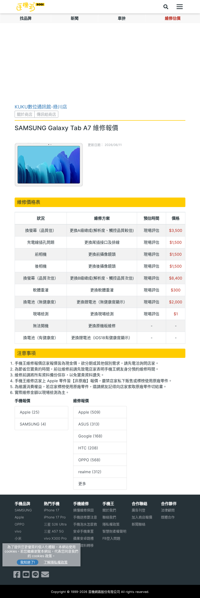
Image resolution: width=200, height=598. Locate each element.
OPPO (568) (89, 459)
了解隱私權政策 (56, 562)
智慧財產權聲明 (114, 531)
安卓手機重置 (83, 531)
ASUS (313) (89, 424)
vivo (18, 531)
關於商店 (24, 114)
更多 (82, 483)
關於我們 (109, 510)
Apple (19, 517)
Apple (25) (30, 412)
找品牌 (25, 18)
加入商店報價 (142, 517)
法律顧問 (168, 510)
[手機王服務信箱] (45, 575)
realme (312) (89, 471)
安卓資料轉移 (83, 545)
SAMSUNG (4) (33, 424)
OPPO (19, 524)
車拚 (122, 18)
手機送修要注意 (85, 517)
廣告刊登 (138, 510)
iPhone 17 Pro (55, 517)
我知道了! (27, 562)
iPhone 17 (51, 510)
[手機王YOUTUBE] (26, 575)
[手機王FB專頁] (16, 575)
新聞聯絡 (138, 524)
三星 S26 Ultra (55, 524)
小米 (18, 538)
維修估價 (172, 18)
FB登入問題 (111, 538)
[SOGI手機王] (30, 7)
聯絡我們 (109, 517)
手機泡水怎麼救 (85, 524)
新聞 (75, 18)
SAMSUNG (23, 510)
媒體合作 (168, 517)
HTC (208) (88, 447)
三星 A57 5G (54, 531)
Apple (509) (89, 412)
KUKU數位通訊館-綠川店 (41, 107)
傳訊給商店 (46, 114)
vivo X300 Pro (55, 538)
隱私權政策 (111, 524)
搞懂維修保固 (83, 510)
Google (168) (90, 436)
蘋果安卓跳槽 (83, 538)
